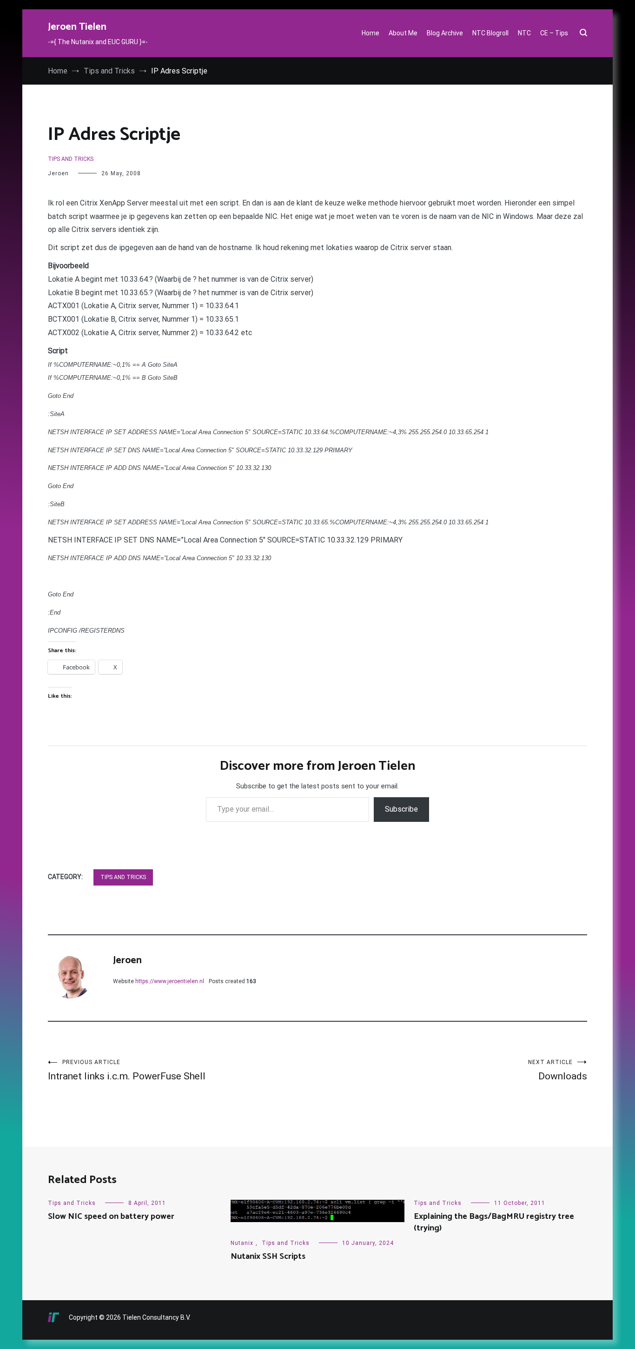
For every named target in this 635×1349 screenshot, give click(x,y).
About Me (403, 33)
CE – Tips (554, 33)
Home (370, 33)
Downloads (557, 1070)
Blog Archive (445, 33)
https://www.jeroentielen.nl (169, 981)
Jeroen (58, 173)
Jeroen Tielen (77, 27)
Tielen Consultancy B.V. (156, 1317)
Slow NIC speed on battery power (111, 1216)
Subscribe (401, 809)
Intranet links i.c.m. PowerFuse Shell (126, 1070)
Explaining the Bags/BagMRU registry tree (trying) (494, 1222)
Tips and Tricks (70, 159)
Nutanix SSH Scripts (268, 1256)
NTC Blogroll (490, 33)
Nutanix (242, 1243)
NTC (524, 33)
